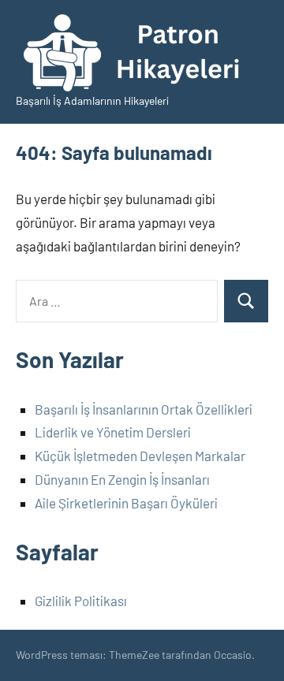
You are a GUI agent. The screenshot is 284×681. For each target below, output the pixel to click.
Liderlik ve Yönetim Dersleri (113, 432)
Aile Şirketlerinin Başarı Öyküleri (126, 503)
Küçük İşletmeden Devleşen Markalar (140, 455)
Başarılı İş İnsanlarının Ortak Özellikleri (143, 409)
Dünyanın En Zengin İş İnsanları (122, 479)
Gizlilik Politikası (81, 600)
